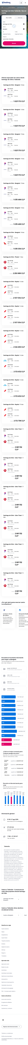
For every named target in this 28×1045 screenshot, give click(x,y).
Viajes (2, 931)
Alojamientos (4, 934)
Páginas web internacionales (10, 1026)
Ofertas (3, 950)
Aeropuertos (4, 979)
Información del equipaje (7, 988)
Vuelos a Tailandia (11, 7)
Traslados (3, 956)
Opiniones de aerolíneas (7, 976)
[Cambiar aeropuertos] (14, 26)
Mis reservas (4, 1005)
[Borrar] (23, 24)
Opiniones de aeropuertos (7, 982)
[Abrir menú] (25, 3)
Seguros (3, 953)
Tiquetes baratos (5, 941)
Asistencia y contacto (6, 1008)
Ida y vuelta (8, 17)
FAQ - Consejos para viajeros (8, 991)
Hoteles (3, 944)
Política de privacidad (6, 1036)
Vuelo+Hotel (4, 937)
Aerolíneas (4, 970)
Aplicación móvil (5, 964)
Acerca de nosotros (6, 999)
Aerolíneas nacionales (6, 973)
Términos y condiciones (7, 1033)
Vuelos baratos (5, 928)
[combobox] (12, 24)
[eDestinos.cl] (3, 7)
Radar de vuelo (4, 967)
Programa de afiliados (6, 1002)
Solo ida (20, 17)
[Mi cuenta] (21, 3)
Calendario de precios (6, 985)
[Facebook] (2, 1019)
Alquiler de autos (5, 947)
